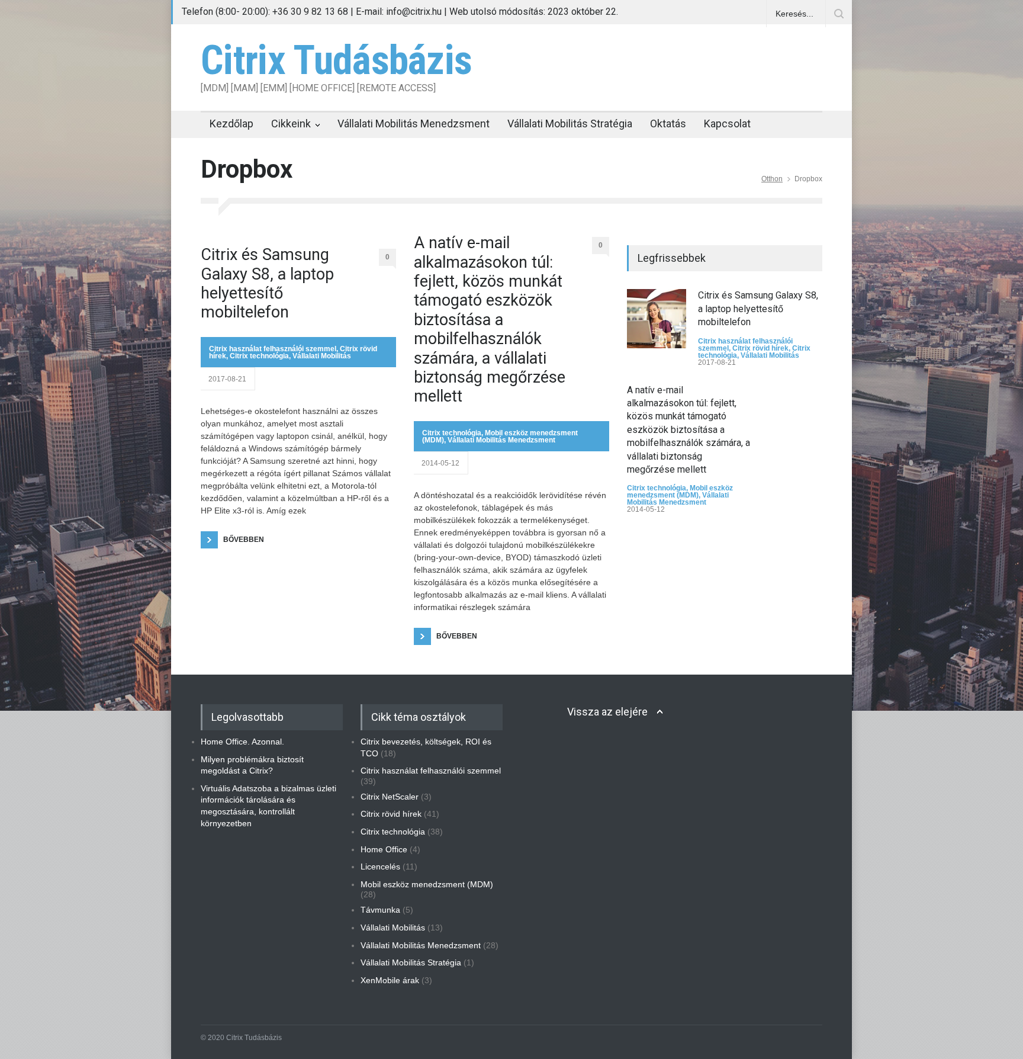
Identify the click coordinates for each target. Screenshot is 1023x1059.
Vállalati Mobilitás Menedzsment (413, 123)
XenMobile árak (390, 980)
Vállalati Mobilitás (321, 356)
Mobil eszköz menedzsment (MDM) (680, 491)
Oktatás (668, 123)
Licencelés (380, 866)
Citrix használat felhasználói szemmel (272, 349)
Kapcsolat (727, 123)
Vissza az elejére (607, 711)
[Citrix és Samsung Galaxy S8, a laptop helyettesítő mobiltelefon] (656, 318)
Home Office (384, 849)
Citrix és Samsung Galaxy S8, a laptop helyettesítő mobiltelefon (267, 283)
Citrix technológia (259, 356)
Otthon (772, 179)
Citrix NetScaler (390, 796)
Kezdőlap (231, 123)
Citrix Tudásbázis (336, 60)
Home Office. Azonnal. (242, 741)
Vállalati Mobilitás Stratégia (569, 123)
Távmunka (380, 909)
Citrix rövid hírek (760, 348)
